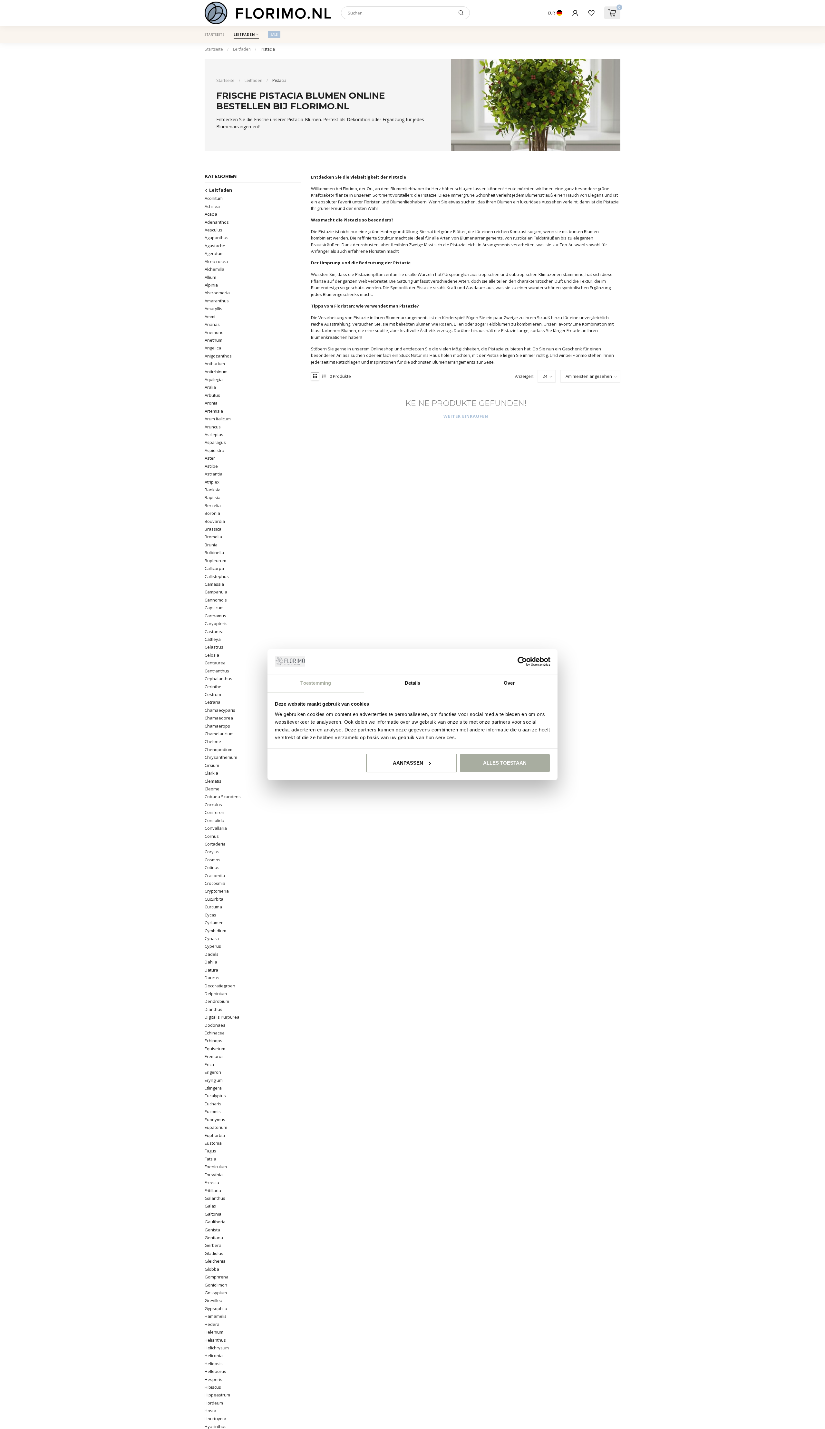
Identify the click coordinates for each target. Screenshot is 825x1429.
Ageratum (214, 253)
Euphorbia (215, 1135)
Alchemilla (214, 269)
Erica (209, 1064)
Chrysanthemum (221, 757)
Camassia (214, 584)
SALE (274, 34)
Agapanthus (216, 237)
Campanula (216, 592)
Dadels (211, 954)
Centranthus (217, 671)
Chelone (213, 741)
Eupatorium (216, 1127)
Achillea (212, 206)
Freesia (212, 1182)
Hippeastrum (217, 1395)
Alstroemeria (217, 293)
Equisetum (215, 1049)
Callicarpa (214, 568)
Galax (210, 1206)
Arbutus (212, 395)
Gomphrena (216, 1277)
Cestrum (213, 694)
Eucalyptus (215, 1096)
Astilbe (211, 466)
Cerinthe (213, 687)
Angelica (213, 348)
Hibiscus (213, 1387)
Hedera (212, 1324)
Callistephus (217, 576)
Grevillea (213, 1300)
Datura (211, 970)
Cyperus (213, 946)
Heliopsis (214, 1363)
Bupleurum (215, 560)
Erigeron (213, 1072)
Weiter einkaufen (465, 416)
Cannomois (216, 600)
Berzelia (213, 505)
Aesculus (213, 230)
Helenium (214, 1332)
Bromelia (213, 537)
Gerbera (213, 1245)
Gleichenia (215, 1261)
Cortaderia (215, 844)
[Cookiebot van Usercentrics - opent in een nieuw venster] (522, 661)
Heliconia (214, 1355)
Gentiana (214, 1237)
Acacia (211, 214)
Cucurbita (214, 899)
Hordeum (214, 1403)
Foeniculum (216, 1167)
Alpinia (211, 285)
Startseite (215, 34)
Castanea (214, 631)
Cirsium (212, 765)
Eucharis (213, 1104)
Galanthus (215, 1198)
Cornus (212, 836)
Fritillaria (213, 1190)
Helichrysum (217, 1348)
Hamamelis (216, 1316)
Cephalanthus (218, 678)
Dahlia (211, 962)
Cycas (210, 915)
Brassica (213, 529)
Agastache (215, 246)
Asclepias (214, 434)
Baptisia (212, 497)
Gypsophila (216, 1308)
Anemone (214, 332)
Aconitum (214, 198)
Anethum (213, 340)
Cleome (212, 789)
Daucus (212, 978)
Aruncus (213, 427)
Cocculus (213, 804)
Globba (212, 1269)
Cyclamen (214, 922)
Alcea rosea (216, 261)
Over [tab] (509, 682)
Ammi (210, 316)
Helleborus (215, 1371)
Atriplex (212, 482)
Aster (210, 458)
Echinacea (215, 1033)
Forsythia (214, 1175)
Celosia (212, 655)
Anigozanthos (218, 356)
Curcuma (213, 907)
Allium (210, 277)
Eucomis (213, 1111)
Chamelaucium (219, 734)
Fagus (210, 1151)
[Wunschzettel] (591, 12)
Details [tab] (413, 682)
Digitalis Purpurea (222, 1017)
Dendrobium (217, 1001)
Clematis (213, 781)
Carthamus (215, 616)
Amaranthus (217, 301)
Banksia (212, 490)
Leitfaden (244, 34)
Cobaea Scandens (223, 796)
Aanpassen (408, 763)
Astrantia (213, 474)
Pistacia (268, 49)
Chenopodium (218, 749)
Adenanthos (217, 222)
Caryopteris (216, 623)
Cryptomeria (217, 891)
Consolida (214, 820)
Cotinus (212, 867)
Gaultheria (215, 1222)
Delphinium (216, 993)
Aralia (210, 387)
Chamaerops (217, 726)
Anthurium (215, 364)
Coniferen (214, 812)
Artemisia (214, 411)
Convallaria (216, 828)
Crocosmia (215, 883)
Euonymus (215, 1119)
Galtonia (213, 1214)
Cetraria (212, 702)
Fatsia (210, 1159)
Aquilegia (214, 379)
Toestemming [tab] (315, 682)
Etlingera (213, 1088)
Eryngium (214, 1080)
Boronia (212, 513)
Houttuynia (215, 1419)
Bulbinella (214, 552)
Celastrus (214, 647)
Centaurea (215, 663)
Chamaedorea (219, 718)
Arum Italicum (218, 419)
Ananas (212, 324)
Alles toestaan (505, 763)
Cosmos (212, 860)
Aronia (211, 403)
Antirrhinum (216, 372)
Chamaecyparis (220, 710)
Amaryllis (213, 308)
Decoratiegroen (220, 986)
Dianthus (213, 1009)
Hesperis (213, 1379)
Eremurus (214, 1056)
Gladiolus (214, 1253)
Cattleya (213, 639)
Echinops (213, 1040)
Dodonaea (215, 1025)
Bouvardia (215, 521)
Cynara (212, 938)
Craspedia (215, 875)
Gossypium (216, 1293)
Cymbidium (215, 931)
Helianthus (215, 1340)
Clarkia (211, 773)
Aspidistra (214, 450)
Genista (212, 1230)
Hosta (210, 1411)
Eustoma (213, 1143)
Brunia (211, 545)
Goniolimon (216, 1285)
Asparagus (215, 442)
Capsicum (214, 608)
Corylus (212, 852)
